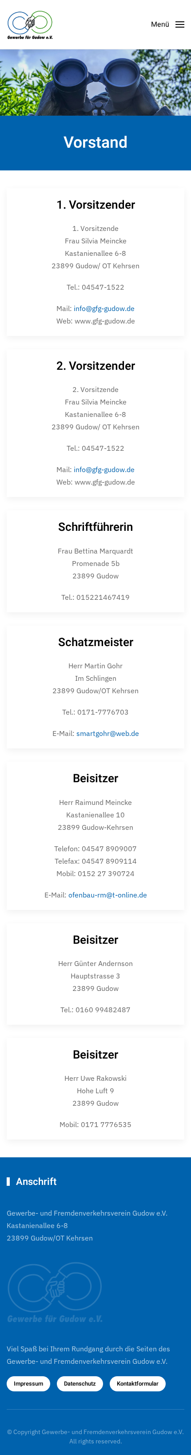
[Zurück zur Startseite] (33, 24)
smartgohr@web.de (107, 733)
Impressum (28, 1383)
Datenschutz (80, 1383)
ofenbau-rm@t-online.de (107, 894)
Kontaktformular (138, 1383)
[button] (167, 24)
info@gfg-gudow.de (104, 308)
